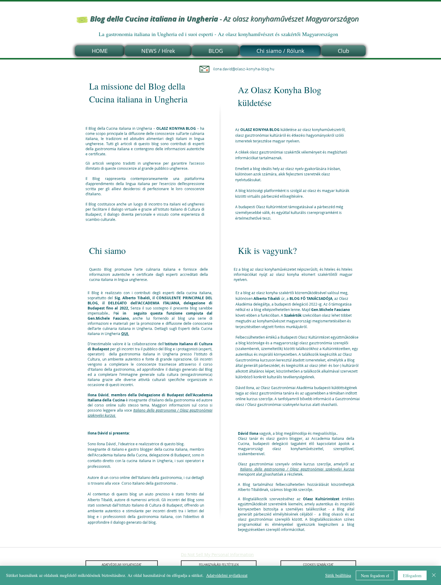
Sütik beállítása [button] (338, 575)
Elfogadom (412, 575)
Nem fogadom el (375, 575)
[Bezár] (433, 575)
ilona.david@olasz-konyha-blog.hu (243, 69)
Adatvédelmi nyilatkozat (227, 575)
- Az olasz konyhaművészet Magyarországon (224, 19)
